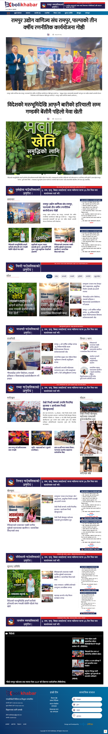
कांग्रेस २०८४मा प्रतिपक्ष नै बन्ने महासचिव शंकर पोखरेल (93, 663)
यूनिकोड (78, 716)
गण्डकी (72, 276)
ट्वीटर (77, 705)
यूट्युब (78, 710)
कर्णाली (88, 276)
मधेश (56, 276)
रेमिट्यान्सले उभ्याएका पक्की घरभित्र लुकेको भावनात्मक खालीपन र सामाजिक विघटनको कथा (54, 307)
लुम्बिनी (80, 276)
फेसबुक (78, 699)
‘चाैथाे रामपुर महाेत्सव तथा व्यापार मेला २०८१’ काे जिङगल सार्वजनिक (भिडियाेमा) (36, 682)
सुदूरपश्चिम (97, 276)
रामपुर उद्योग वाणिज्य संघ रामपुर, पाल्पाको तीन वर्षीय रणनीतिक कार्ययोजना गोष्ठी (57, 207)
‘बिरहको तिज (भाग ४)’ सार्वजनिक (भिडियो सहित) (93, 653)
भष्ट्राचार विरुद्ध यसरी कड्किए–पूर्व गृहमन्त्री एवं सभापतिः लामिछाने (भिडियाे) (86, 675)
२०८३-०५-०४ (58, 119)
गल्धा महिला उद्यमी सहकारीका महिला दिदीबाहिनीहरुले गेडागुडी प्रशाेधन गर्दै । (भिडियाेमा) (86, 642)
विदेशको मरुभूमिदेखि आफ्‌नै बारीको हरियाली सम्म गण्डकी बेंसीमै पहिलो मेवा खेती (22, 307)
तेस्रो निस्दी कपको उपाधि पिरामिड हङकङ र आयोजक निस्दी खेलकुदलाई (58, 405)
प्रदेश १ (49, 276)
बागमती (64, 276)
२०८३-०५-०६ (57, 35)
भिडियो (11, 634)
